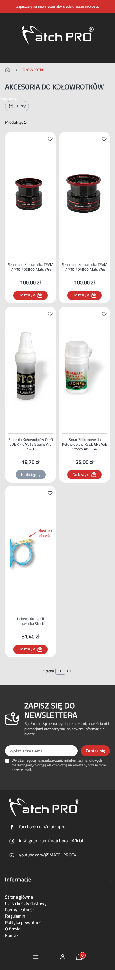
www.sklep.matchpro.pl (9, 69)
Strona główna (19, 897)
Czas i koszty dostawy (26, 903)
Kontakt (12, 935)
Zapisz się (95, 750)
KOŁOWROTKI (31, 70)
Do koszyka (27, 295)
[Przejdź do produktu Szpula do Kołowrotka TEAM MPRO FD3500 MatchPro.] (30, 194)
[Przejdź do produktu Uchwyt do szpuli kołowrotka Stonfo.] (30, 548)
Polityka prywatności (24, 922)
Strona (48, 671)
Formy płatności (20, 910)
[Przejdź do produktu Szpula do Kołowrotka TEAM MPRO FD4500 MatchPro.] (84, 194)
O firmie (12, 929)
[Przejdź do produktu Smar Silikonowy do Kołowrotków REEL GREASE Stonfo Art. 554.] (84, 369)
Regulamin (15, 916)
